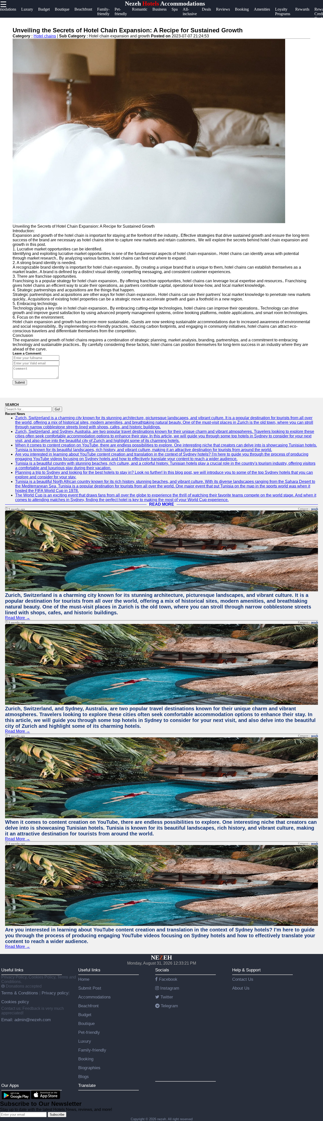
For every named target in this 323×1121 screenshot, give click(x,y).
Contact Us (242, 979)
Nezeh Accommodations (165, 3)
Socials (162, 969)
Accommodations (94, 996)
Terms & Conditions (20, 992)
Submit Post (89, 988)
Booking (85, 1058)
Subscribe (57, 1114)
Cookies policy (15, 1001)
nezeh (314, 508)
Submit (20, 382)
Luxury (84, 1041)
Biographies (89, 1067)
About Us (241, 988)
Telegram (168, 1005)
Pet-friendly (89, 1032)
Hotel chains (45, 36)
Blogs (83, 1076)
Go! (57, 409)
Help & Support (246, 969)
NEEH (161, 957)
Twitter (166, 996)
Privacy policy (54, 992)
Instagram (169, 988)
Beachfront (88, 1005)
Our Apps (10, 1085)
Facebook (167, 979)
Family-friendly (92, 1050)
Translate (87, 1085)
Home (83, 979)
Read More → (17, 618)
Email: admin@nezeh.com (26, 1019)
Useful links (12, 969)
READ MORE (161, 504)
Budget (84, 1014)
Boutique (86, 1023)
